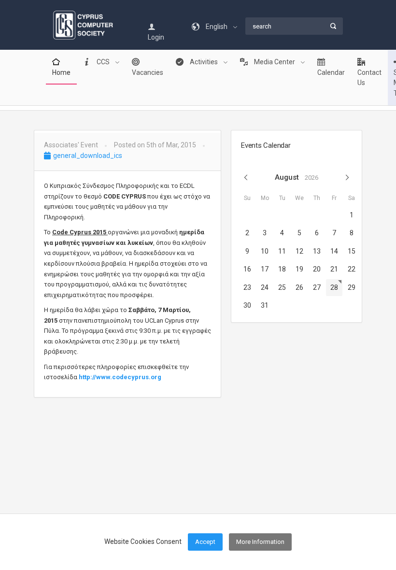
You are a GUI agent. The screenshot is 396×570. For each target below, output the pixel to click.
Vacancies (147, 72)
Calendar (331, 72)
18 (282, 269)
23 (247, 287)
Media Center (275, 62)
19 (299, 269)
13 (317, 251)
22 (351, 269)
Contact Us (369, 78)
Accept (205, 541)
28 (334, 287)
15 (351, 251)
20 (317, 269)
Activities (203, 62)
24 (265, 287)
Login (156, 37)
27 (317, 287)
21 (334, 269)
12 (299, 251)
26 (299, 287)
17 (265, 269)
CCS (103, 62)
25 (282, 287)
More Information (260, 541)
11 (282, 251)
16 (247, 269)
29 (351, 287)
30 (247, 305)
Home (61, 72)
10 (265, 251)
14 (334, 251)
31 (265, 305)
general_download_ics (87, 155)
